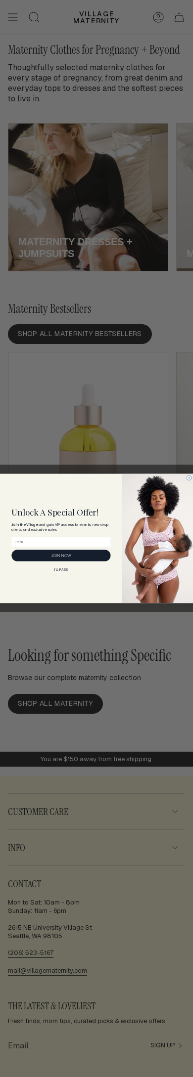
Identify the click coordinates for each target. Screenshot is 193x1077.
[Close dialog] (189, 477)
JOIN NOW (61, 555)
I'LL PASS (61, 569)
